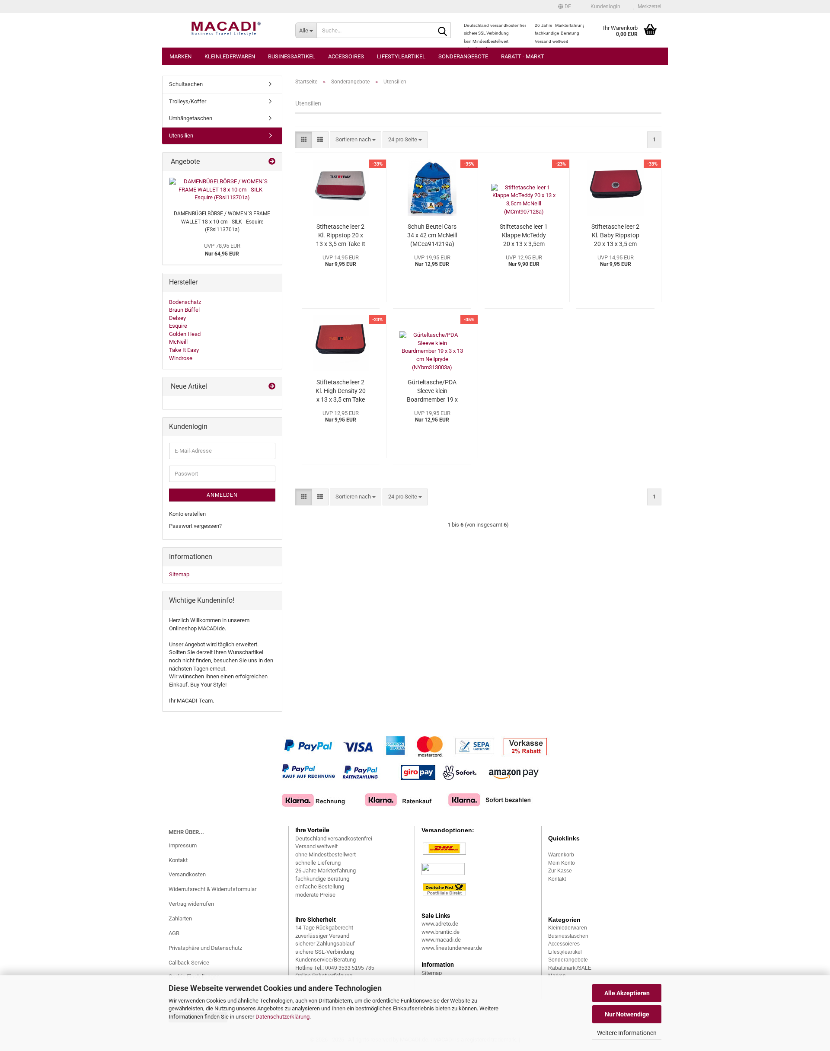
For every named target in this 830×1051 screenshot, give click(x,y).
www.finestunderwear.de (451, 948)
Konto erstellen (187, 514)
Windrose (180, 358)
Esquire (178, 326)
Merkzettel (648, 6)
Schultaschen (186, 84)
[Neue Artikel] (271, 387)
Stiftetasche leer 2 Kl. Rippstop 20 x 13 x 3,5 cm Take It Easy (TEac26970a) (340, 235)
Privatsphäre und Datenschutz (205, 948)
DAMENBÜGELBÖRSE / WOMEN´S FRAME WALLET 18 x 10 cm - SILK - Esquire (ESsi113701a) (222, 222)
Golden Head (185, 334)
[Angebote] (271, 162)
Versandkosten (187, 874)
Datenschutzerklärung (282, 1016)
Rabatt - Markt (522, 56)
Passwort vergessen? (195, 526)
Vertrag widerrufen (191, 904)
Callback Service (189, 962)
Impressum (183, 845)
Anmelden (222, 495)
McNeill (178, 342)
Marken (180, 56)
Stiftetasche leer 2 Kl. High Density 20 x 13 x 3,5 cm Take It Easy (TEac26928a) (341, 391)
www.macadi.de (441, 939)
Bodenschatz (185, 302)
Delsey (177, 318)
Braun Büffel (184, 310)
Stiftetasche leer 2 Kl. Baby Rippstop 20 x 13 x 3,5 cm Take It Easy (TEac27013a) (615, 235)
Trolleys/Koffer (187, 101)
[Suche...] (442, 30)
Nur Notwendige (627, 1014)
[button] (565, 6)
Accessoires (346, 56)
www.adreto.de (439, 923)
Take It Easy (184, 350)
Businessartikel (291, 56)
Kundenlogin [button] (604, 6)
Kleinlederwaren (229, 56)
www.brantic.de (440, 932)
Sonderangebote (463, 56)
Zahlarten (180, 918)
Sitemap (179, 574)
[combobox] (355, 139)
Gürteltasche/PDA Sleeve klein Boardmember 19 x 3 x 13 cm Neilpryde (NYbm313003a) (432, 391)
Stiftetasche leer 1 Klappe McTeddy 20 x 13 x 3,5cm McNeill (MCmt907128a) (524, 235)
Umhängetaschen (190, 118)
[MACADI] (225, 30)
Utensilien (181, 135)
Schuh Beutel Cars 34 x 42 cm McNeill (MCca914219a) (432, 235)
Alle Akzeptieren (627, 993)
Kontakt (178, 860)
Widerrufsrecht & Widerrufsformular (212, 889)
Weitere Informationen (627, 1032)
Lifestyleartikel (401, 56)
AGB (174, 933)
